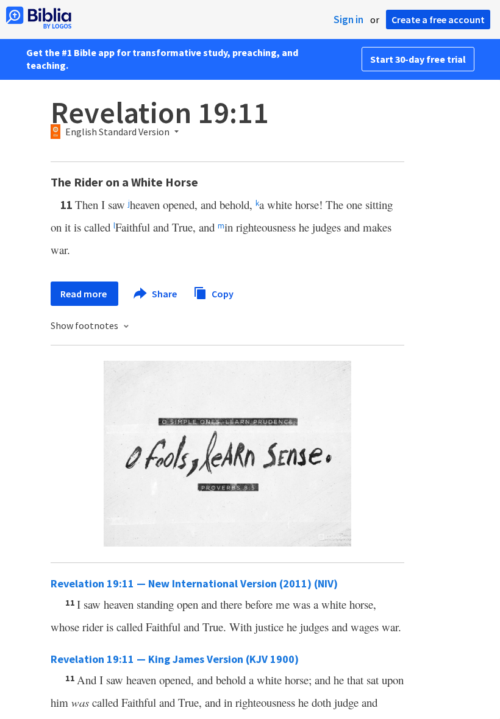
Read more (84, 294)
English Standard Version (117, 132)
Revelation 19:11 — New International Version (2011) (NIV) (194, 583)
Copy (222, 293)
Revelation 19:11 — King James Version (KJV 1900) (175, 659)
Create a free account (438, 19)
